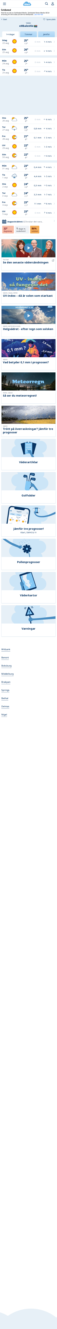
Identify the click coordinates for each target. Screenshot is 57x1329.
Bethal (4, 698)
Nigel (4, 714)
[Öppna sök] (46, 3)
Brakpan (5, 681)
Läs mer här (38, 14)
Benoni (5, 657)
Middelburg (7, 673)
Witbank (5, 649)
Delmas (5, 706)
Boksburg (6, 665)
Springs (5, 690)
